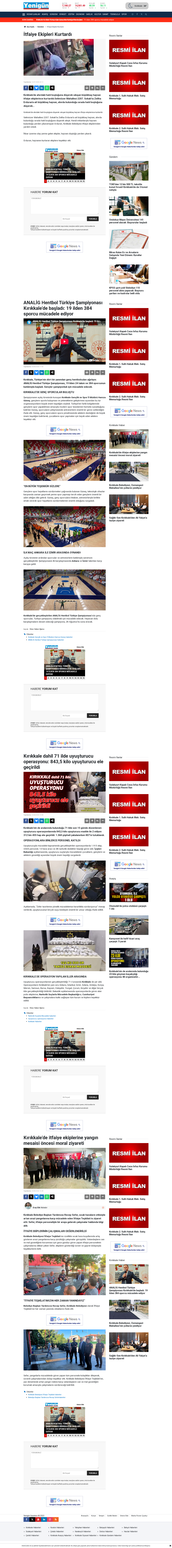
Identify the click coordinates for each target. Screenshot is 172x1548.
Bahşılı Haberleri (130, 1527)
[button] (92, 88)
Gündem (53, 14)
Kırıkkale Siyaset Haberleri (86, 1535)
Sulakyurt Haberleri (33, 1531)
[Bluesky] (36, 88)
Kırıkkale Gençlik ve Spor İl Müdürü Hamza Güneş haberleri (50, 637)
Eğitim (71, 14)
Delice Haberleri (106, 1531)
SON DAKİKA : (28, 20)
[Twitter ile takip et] (141, 14)
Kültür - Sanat (101, 14)
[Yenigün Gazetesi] (36, 6)
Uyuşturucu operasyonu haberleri (40, 1019)
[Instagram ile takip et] (103, 1207)
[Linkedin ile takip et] (44, 1519)
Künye (93, 1516)
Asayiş (45, 14)
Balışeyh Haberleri (106, 1527)
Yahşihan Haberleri (82, 1527)
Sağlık (89, 14)
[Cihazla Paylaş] (52, 88)
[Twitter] (31, 88)
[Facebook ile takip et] (137, 14)
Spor (124, 14)
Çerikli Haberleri (32, 1535)
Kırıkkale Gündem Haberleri (110, 1535)
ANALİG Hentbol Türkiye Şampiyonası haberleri (46, 640)
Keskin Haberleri (57, 1527)
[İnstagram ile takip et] (132, 14)
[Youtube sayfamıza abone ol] (38, 1519)
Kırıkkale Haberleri (35, 1021)
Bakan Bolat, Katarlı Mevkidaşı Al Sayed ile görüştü (56, 20)
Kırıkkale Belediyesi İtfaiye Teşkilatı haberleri (44, 1395)
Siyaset (62, 14)
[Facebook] (26, 88)
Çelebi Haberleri (57, 1531)
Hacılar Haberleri (130, 1531)
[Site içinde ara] (146, 14)
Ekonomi (80, 14)
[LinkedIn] (41, 88)
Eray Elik (36, 1207)
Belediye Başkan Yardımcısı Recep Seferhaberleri (46, 1397)
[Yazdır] (87, 88)
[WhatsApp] (47, 88)
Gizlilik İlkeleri (112, 1516)
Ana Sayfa (30, 27)
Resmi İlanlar (33, 14)
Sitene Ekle (124, 1516)
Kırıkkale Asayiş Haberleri (60, 1535)
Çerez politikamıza (137, 1546)
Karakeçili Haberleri (83, 1531)
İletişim (101, 1516)
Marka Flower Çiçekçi (139, 1516)
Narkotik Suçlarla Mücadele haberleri (42, 1016)
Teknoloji (115, 14)
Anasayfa (84, 1516)
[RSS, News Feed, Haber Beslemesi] (56, 1519)
